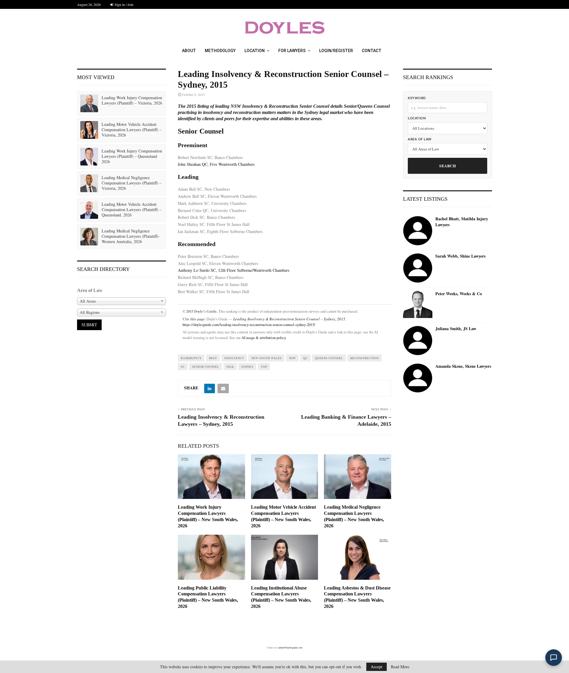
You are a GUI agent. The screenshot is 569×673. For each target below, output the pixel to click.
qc (305, 358)
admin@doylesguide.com (290, 647)
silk (230, 366)
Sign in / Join (123, 4)
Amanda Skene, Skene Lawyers (463, 366)
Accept (376, 666)
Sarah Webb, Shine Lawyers (460, 256)
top (264, 366)
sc (183, 366)
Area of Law (420, 139)
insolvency (234, 358)
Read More (400, 667)
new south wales (266, 358)
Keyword (417, 98)
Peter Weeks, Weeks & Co (458, 294)
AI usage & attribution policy (264, 337)
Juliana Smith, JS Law (455, 329)
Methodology (220, 50)
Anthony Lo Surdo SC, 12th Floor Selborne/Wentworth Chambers (233, 270)
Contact (371, 50)
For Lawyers (292, 50)
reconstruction (364, 358)
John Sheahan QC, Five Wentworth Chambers (216, 164)
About (189, 50)
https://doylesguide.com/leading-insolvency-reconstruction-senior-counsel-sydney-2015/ (249, 324)
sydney (247, 366)
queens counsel (329, 358)
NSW (292, 358)
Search (447, 165)
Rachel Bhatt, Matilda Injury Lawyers (461, 221)
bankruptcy (191, 358)
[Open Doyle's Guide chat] (553, 657)
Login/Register (336, 50)
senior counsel (205, 366)
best (213, 358)
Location (254, 50)
